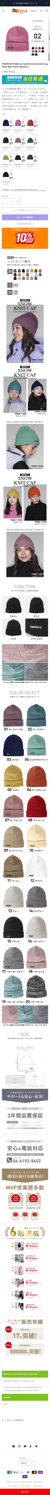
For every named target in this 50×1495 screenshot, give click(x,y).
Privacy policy (13, 1486)
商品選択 (25, 1492)
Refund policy (38, 1482)
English (34, 11)
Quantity (5, 196)
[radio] (8, 125)
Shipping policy (38, 1486)
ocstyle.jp (15, 1482)
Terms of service (25, 1486)
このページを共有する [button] (14, 1420)
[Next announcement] (47, 3)
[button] (3, 11)
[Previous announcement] (3, 3)
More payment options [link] (25, 223)
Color (4, 114)
